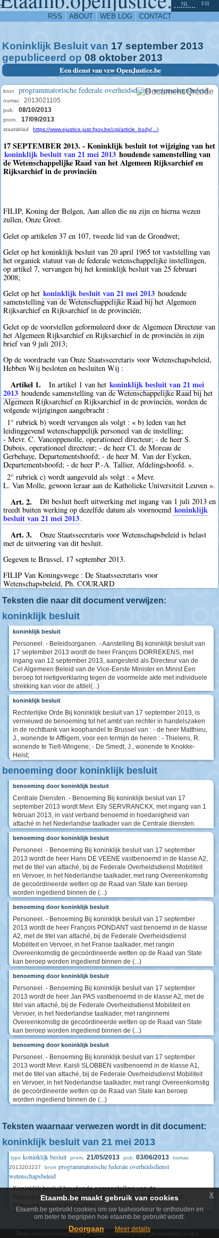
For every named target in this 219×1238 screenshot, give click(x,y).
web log (116, 16)
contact (155, 16)
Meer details (132, 1229)
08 (90, 57)
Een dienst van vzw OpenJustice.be (110, 70)
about (81, 16)
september (151, 45)
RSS (55, 16)
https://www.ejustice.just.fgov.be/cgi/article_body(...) (95, 129)
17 (117, 45)
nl (185, 4)
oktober (118, 57)
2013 (192, 45)
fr (205, 4)
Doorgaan (86, 1228)
